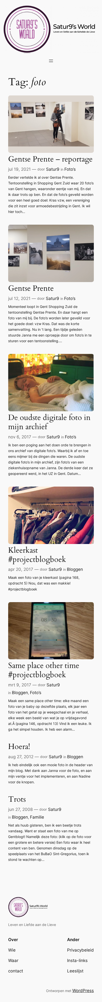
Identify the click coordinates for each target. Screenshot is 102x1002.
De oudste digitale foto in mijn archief (49, 422)
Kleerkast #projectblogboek (37, 555)
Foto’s (70, 169)
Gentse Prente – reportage (50, 159)
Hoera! (19, 747)
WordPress (83, 990)
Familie (37, 817)
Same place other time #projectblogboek (43, 670)
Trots (17, 799)
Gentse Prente (31, 288)
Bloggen (75, 569)
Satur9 (52, 169)
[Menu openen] (51, 61)
